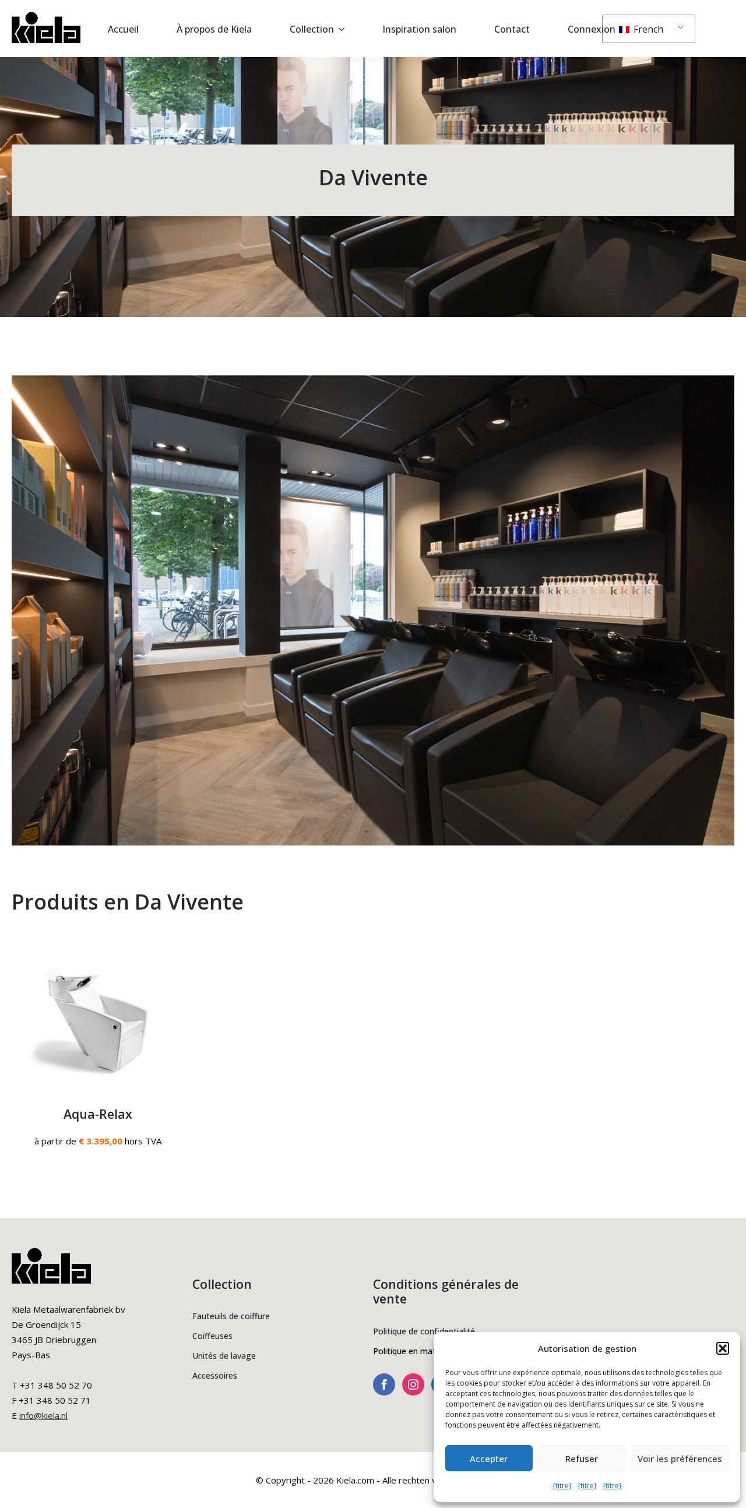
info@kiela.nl (43, 1415)
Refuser (581, 1458)
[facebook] (384, 1384)
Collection (312, 29)
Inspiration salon (419, 29)
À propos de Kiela (214, 29)
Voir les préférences (680, 1458)
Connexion (591, 29)
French (647, 29)
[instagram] (413, 1384)
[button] (723, 1348)
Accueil (123, 29)
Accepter (489, 1458)
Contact (512, 29)
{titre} (562, 1486)
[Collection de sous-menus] (345, 29)
